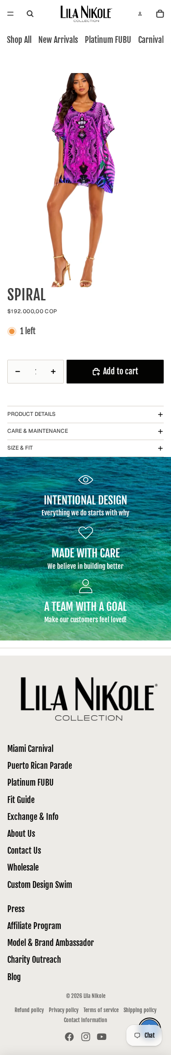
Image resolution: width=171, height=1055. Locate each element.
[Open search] (30, 14)
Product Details (31, 414)
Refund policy (29, 1010)
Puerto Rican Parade (39, 766)
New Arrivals (58, 40)
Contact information (85, 1020)
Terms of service (101, 1010)
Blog (14, 977)
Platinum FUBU (108, 40)
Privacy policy (63, 1010)
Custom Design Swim (39, 885)
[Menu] (10, 13)
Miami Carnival (30, 749)
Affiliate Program (34, 926)
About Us (21, 834)
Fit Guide (21, 800)
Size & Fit (20, 447)
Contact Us (24, 850)
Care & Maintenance (37, 431)
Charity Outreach (34, 960)
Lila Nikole (94, 995)
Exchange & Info (32, 817)
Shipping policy (140, 1010)
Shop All (19, 40)
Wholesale (23, 867)
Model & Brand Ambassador (50, 943)
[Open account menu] (140, 14)
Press (16, 909)
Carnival (151, 40)
